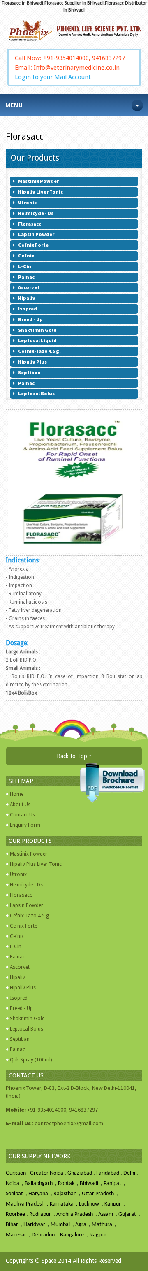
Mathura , (105, 1225)
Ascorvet (20, 967)
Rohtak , (69, 1183)
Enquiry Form (25, 825)
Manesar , (19, 1235)
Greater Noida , (48, 1173)
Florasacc (21, 895)
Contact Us (22, 815)
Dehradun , (46, 1235)
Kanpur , (115, 1204)
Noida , (15, 1183)
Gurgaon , (18, 1173)
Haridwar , (37, 1225)
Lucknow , (91, 1204)
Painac (17, 957)
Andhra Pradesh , (77, 1214)
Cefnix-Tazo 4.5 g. (30, 916)
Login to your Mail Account (53, 77)
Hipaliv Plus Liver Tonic (36, 864)
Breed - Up (21, 1008)
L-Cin (15, 946)
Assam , (108, 1214)
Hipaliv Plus (23, 988)
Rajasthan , (67, 1194)
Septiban (20, 1039)
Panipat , (115, 1183)
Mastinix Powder (28, 854)
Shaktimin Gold (27, 1018)
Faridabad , (109, 1173)
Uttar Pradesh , (100, 1194)
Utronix (18, 874)
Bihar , (14, 1225)
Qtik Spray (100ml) (31, 1060)
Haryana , (40, 1194)
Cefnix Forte (23, 926)
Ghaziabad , (81, 1173)
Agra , (83, 1225)
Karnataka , (64, 1204)
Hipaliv (17, 977)
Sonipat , (17, 1194)
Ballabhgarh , (41, 1183)
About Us (20, 804)
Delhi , (131, 1173)
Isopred (19, 998)
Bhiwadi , (92, 1183)
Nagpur (97, 1235)
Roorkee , (17, 1214)
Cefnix (17, 936)
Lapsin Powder (26, 905)
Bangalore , (74, 1235)
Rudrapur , (42, 1214)
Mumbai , (63, 1225)
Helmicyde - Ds (26, 885)
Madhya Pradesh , (28, 1204)
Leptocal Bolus (26, 1029)
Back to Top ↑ (74, 756)
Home (16, 794)
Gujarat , (129, 1214)
